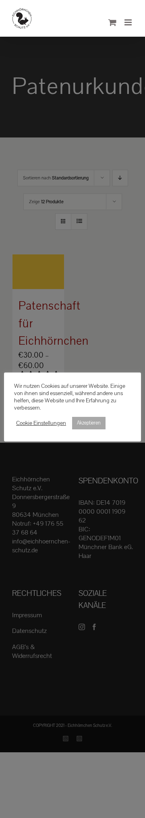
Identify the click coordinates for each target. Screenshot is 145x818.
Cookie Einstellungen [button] (41, 423)
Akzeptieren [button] (89, 423)
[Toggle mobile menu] (128, 22)
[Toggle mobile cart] (112, 22)
